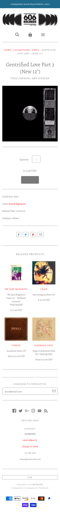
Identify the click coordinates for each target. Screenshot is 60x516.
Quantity (24, 159)
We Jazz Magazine (16, 289)
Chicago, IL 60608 (30, 446)
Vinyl (35, 50)
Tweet (26, 234)
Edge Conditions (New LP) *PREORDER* (44, 352)
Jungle (16, 345)
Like (18, 234)
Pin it (33, 234)
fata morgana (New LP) (44, 294)
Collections (22, 50)
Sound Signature (17, 204)
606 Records (37, 484)
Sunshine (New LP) (16, 351)
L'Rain (44, 289)
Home (7, 50)
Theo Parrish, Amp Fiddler (30, 78)
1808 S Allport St (30, 440)
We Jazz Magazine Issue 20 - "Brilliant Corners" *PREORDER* (16, 300)
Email (41, 234)
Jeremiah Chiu (43, 345)
